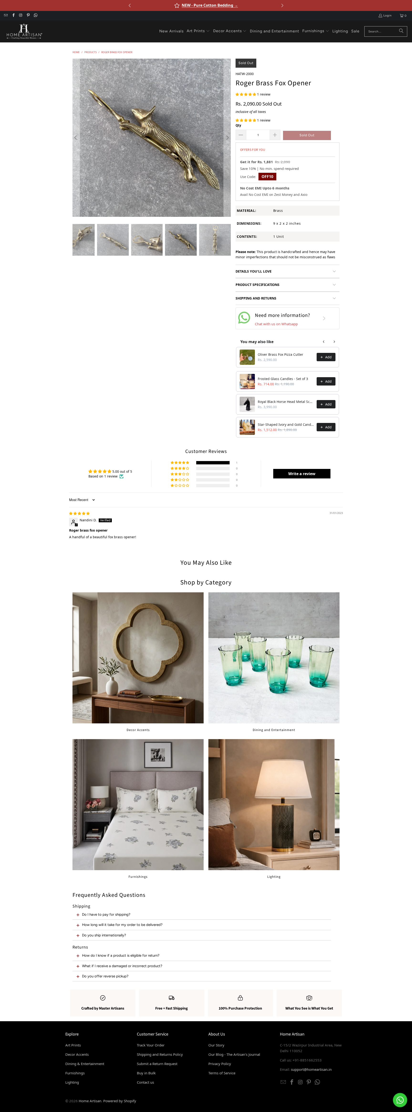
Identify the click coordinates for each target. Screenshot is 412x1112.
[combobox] (385, 31)
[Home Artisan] (24, 31)
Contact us (145, 1082)
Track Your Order (151, 1045)
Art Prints (73, 1045)
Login (387, 15)
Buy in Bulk (146, 1073)
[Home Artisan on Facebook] (13, 15)
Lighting (274, 809)
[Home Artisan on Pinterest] (28, 15)
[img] (79, 513)
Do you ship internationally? (104, 935)
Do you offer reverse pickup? (105, 976)
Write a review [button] (301, 473)
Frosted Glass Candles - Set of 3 (283, 378)
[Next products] (334, 341)
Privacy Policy (219, 1063)
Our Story (216, 1045)
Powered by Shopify (119, 1100)
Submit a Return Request (157, 1063)
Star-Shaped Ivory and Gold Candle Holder (286, 424)
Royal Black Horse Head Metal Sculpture (286, 401)
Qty (238, 125)
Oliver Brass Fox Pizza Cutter (280, 354)
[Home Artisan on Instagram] (21, 15)
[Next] (227, 138)
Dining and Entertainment (274, 662)
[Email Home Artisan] (6, 15)
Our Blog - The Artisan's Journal (234, 1054)
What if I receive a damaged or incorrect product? (122, 966)
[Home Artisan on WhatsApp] (35, 15)
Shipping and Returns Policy (160, 1054)
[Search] (401, 31)
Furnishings (138, 809)
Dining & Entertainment (84, 1063)
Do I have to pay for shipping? (106, 914)
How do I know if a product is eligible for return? (121, 955)
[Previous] (76, 138)
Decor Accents (138, 662)
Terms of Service (221, 1073)
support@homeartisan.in (311, 1069)
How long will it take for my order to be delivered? (122, 925)
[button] (198, 31)
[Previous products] (324, 341)
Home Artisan (90, 1100)
